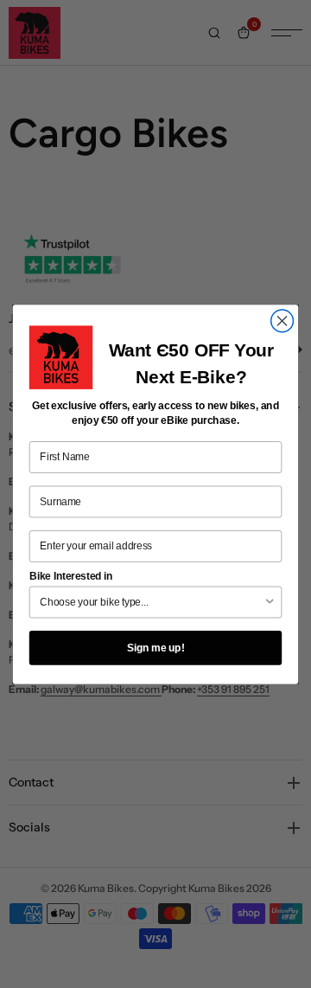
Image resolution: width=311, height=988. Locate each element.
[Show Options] (269, 602)
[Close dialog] (282, 321)
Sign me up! (156, 647)
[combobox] (151, 602)
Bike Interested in (71, 576)
